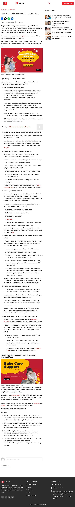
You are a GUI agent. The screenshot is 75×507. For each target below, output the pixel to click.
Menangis (9, 219)
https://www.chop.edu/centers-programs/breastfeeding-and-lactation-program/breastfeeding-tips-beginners (23, 443)
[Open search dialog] (48, 3)
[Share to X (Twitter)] (5, 18)
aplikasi (3, 405)
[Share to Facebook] (2, 18)
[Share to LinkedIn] (12, 18)
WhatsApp (36, 403)
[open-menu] (5, 3)
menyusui (22, 36)
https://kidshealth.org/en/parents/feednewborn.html (18, 435)
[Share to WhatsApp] (8, 18)
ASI (13, 232)
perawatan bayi (15, 395)
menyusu (6, 147)
